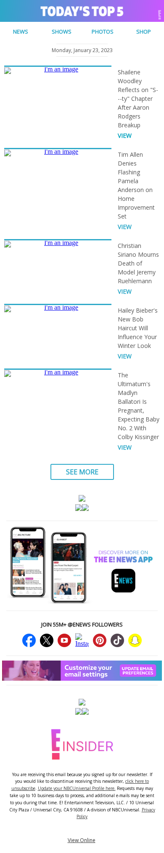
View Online (81, 840)
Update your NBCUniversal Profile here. (77, 788)
